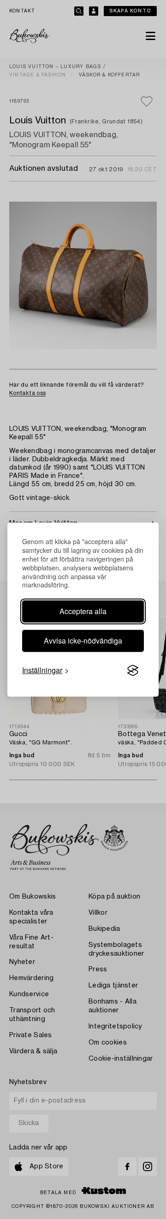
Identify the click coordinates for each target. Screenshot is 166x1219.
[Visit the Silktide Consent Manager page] (133, 671)
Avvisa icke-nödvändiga (83, 640)
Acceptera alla (83, 611)
